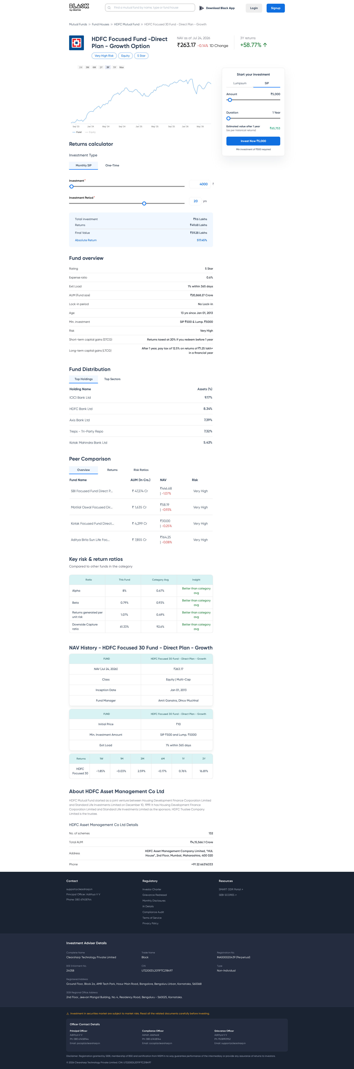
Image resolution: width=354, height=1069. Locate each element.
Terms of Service (152, 917)
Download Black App (220, 8)
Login (254, 8)
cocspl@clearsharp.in (160, 1043)
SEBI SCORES (228, 894)
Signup (275, 8)
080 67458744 (81, 1039)
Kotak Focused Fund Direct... (92, 523)
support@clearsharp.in (79, 889)
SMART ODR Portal (231, 889)
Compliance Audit (153, 912)
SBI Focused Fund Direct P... (92, 491)
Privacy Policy (150, 923)
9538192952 (224, 1039)
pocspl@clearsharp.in (88, 1043)
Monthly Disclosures (154, 900)
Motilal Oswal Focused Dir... (91, 507)
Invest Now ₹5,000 (253, 141)
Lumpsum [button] (240, 83)
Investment (76, 180)
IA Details (148, 906)
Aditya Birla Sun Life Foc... (90, 540)
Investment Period (81, 197)
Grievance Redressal (155, 894)
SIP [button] (267, 83)
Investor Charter (152, 889)
